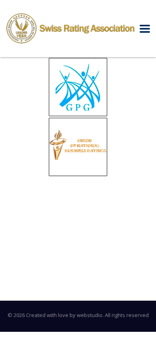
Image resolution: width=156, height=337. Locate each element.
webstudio (89, 315)
